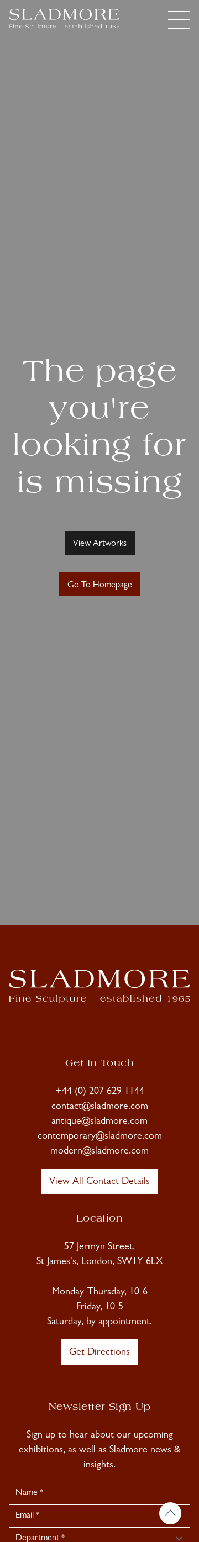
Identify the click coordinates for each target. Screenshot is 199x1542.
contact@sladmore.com (99, 1107)
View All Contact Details (99, 1182)
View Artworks (100, 544)
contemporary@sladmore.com (100, 1137)
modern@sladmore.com (99, 1152)
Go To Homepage (99, 585)
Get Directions (99, 1353)
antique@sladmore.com (99, 1122)
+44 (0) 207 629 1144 (99, 1092)
